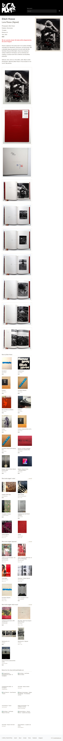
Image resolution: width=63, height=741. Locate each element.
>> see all (30, 478)
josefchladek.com (57, 738)
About (20, 738)
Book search (29, 8)
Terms (29, 738)
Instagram (41, 738)
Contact (24, 738)
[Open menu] (59, 11)
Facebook (35, 738)
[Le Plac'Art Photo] (9, 8)
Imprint (15, 738)
